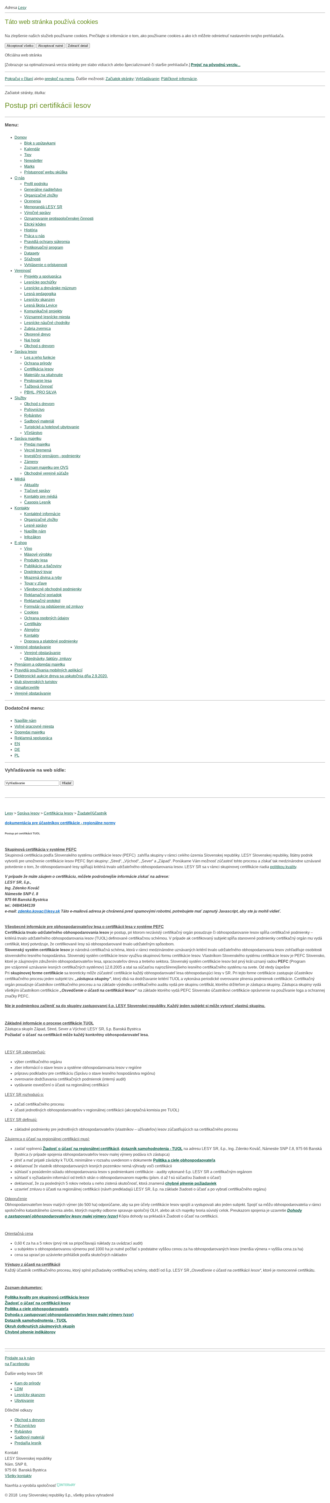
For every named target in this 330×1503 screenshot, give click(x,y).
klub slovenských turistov (35, 682)
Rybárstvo (23, 1431)
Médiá (19, 479)
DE (17, 750)
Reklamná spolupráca (33, 738)
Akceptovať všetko (20, 46)
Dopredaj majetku (29, 732)
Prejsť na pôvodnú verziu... (215, 65)
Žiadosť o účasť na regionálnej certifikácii (81, 1149)
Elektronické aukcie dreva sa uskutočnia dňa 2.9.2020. (61, 676)
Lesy (22, 8)
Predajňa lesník (27, 1443)
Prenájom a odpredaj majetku (39, 664)
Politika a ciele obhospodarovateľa (36, 1309)
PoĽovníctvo (25, 1426)
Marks (29, 166)
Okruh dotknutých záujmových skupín (40, 1326)
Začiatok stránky (120, 79)
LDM (18, 1389)
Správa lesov (25, 352)
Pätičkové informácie (179, 79)
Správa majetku (27, 438)
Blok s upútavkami (40, 143)
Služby (20, 398)
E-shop (20, 543)
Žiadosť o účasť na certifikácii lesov (38, 1303)
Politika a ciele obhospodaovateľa (184, 1160)
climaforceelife (26, 688)
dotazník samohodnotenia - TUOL (152, 1149)
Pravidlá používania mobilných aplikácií (48, 670)
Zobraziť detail (78, 46)
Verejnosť (22, 271)
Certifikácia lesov (58, 813)
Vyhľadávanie (147, 79)
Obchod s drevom (39, 346)
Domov (20, 137)
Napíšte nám (25, 721)
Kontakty (21, 508)
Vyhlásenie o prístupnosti (45, 265)
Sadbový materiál (29, 1437)
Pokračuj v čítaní (19, 79)
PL (16, 755)
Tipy (27, 155)
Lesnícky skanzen (29, 1395)
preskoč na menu (59, 79)
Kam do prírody (27, 1383)
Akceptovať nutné (50, 46)
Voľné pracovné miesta (34, 726)
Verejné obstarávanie (32, 647)
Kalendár (32, 149)
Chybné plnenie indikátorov (30, 1332)
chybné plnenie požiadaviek (190, 1183)
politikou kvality (283, 867)
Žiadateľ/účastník (92, 813)
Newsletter (33, 161)
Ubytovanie (24, 1401)
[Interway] (66, 1485)
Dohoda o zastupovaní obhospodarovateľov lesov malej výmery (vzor (68, 1315)
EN (17, 744)
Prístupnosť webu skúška (45, 172)
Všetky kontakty (18, 1476)
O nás (19, 178)
